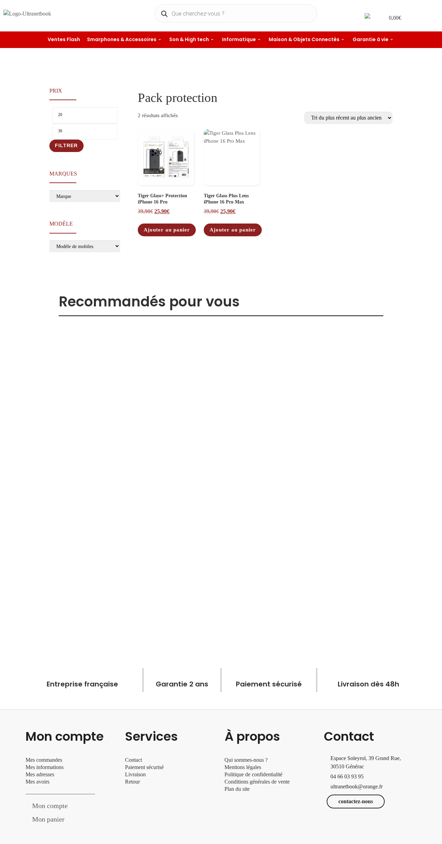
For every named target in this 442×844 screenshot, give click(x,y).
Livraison (136, 774)
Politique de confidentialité (253, 774)
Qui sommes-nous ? (246, 760)
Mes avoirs (37, 782)
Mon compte (50, 805)
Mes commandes (44, 760)
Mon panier (48, 819)
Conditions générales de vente (257, 782)
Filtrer (66, 145)
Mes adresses (40, 774)
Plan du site (237, 789)
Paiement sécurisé (144, 767)
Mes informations (45, 767)
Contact (133, 760)
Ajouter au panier (167, 230)
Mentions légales (242, 767)
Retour (132, 782)
